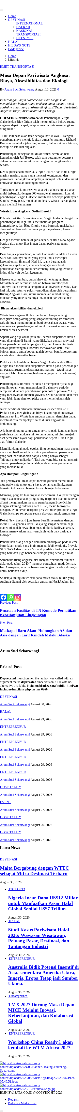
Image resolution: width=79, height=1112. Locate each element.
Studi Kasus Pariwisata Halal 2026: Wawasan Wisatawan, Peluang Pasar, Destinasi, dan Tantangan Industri (38, 938)
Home (12, 16)
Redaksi (13, 1099)
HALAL (13, 41)
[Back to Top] (1, 1111)
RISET (4, 66)
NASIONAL (24, 30)
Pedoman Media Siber (22, 1103)
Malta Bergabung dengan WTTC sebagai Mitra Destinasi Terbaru (34, 870)
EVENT (5, 802)
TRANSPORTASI (28, 34)
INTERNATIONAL (29, 23)
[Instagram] (17, 597)
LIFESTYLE (24, 38)
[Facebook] (3, 597)
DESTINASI (16, 19)
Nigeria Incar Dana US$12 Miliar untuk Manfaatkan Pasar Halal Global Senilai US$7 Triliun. (43, 903)
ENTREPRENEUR (13, 726)
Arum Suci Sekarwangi (19, 89)
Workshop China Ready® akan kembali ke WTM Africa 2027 (40, 1044)
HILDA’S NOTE (19, 45)
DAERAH (23, 27)
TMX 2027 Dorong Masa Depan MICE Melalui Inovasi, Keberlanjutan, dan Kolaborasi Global (41, 1013)
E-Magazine (16, 49)
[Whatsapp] (10, 597)
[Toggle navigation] (1, 10)
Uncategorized (18, 996)
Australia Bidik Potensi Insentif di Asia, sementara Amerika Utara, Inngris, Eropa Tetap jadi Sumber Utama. (43, 975)
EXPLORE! (17, 889)
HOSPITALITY (10, 787)
